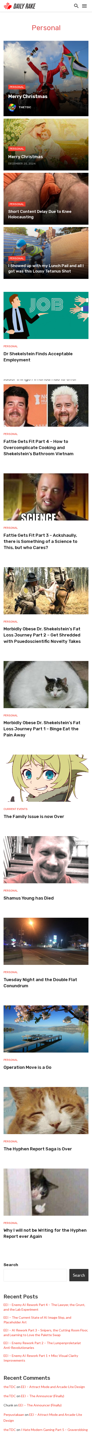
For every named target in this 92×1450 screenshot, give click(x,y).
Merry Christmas (27, 96)
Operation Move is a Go (27, 1067)
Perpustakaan (14, 1415)
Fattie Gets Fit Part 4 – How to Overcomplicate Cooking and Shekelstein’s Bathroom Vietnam (39, 447)
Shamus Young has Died (29, 898)
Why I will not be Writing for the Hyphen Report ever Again (45, 1233)
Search (11, 1264)
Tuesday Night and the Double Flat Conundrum (40, 982)
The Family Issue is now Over (34, 816)
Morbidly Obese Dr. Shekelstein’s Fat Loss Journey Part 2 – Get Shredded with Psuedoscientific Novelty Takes (42, 635)
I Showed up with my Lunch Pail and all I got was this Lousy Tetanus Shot (46, 268)
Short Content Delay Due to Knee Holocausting (39, 214)
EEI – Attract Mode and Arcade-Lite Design (53, 1387)
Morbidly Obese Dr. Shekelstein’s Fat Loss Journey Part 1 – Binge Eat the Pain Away (42, 729)
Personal (17, 87)
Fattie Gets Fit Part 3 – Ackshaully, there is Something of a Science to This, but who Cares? (40, 541)
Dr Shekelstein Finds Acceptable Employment (38, 357)
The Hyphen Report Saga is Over (38, 1149)
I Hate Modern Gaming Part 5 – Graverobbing (54, 1430)
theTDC (25, 107)
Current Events (16, 809)
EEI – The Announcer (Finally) (42, 1396)
